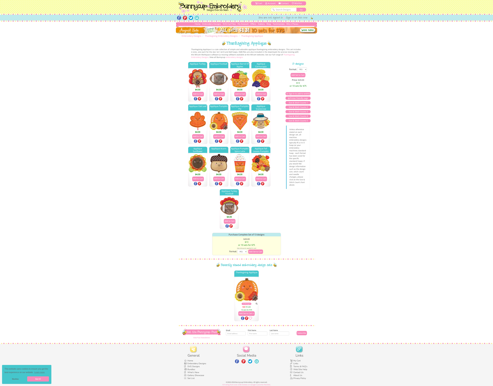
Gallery (261, 24)
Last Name (274, 330)
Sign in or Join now (296, 18)
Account (271, 3)
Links (295, 363)
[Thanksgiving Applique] (246, 290)
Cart (260, 3)
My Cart (297, 360)
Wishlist (298, 3)
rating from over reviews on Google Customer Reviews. (246, 384)
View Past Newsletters (201, 337)
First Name (252, 330)
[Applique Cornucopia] (260, 78)
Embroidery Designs (211, 24)
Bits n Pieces (292, 24)
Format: (293, 69)
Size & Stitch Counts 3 (298, 111)
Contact (285, 3)
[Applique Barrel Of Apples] (239, 78)
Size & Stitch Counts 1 (298, 102)
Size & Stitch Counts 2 (298, 107)
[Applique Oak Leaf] (197, 120)
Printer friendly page (299, 98)
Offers (253, 24)
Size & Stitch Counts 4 (298, 116)
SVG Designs (193, 366)
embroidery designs (234, 57)
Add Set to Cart (246, 313)
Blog (269, 24)
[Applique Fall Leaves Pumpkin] (260, 163)
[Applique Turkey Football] (229, 205)
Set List (191, 378)
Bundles (191, 369)
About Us (297, 375)
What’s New (193, 372)
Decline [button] (15, 379)
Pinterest (200, 99)
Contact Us (298, 372)
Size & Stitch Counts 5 (298, 120)
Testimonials (279, 24)
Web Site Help (300, 369)
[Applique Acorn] (218, 163)
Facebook (196, 99)
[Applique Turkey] (197, 78)
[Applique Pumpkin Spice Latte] (239, 163)
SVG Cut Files (229, 24)
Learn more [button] (39, 372)
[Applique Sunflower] (197, 163)
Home (197, 24)
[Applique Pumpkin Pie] (239, 120)
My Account (243, 24)
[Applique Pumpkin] (218, 120)
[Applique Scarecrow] (260, 120)
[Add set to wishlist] (250, 318)
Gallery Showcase (195, 375)
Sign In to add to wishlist (299, 93)
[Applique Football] (218, 78)
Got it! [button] (38, 379)
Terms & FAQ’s (300, 366)
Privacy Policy (299, 378)
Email (228, 330)
